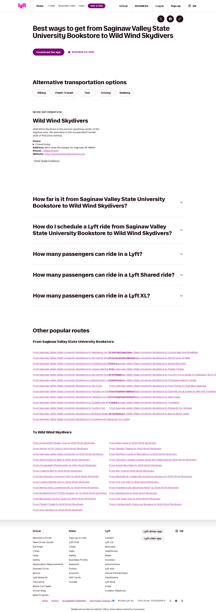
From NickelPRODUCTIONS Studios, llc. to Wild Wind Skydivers (70, 493)
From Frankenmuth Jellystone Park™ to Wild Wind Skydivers (144, 487)
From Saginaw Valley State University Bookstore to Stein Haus (144, 397)
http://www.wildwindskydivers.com (65, 154)
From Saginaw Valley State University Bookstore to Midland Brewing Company (78, 413)
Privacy (55, 600)
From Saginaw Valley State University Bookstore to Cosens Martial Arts (73, 369)
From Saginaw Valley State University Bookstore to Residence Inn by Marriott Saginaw (82, 352)
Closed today (43, 144)
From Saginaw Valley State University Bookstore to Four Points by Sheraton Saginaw (157, 386)
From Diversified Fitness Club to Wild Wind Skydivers (64, 443)
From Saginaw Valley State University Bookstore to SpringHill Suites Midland (77, 374)
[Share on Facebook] (170, 18)
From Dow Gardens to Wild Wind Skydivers (58, 510)
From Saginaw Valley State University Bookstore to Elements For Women (150, 408)
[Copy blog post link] (179, 18)
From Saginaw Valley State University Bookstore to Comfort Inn (69, 408)
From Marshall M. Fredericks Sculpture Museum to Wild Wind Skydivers (150, 476)
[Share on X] (160, 18)
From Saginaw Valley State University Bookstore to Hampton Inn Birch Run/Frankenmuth (84, 397)
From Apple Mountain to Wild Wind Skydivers (135, 465)
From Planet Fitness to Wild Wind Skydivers (58, 504)
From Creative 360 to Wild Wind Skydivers (57, 471)
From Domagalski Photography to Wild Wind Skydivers (64, 465)
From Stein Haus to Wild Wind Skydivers (132, 443)
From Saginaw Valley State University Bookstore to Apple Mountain (147, 363)
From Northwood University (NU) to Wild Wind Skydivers (66, 476)
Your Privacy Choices (99, 600)
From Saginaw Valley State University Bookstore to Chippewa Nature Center (153, 380)
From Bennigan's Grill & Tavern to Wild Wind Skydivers (64, 498)
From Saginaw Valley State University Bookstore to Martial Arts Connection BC (78, 380)
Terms (45, 600)
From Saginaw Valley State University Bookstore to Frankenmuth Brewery (75, 363)
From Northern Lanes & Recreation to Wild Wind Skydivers (143, 454)
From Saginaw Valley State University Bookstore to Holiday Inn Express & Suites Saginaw (84, 391)
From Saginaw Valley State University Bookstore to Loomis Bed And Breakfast (153, 352)
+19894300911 (50, 150)
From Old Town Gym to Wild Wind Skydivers (134, 498)
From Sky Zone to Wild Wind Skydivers (131, 471)
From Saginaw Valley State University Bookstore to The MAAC (144, 402)
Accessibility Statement (74, 600)
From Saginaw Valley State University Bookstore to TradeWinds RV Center (75, 402)
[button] (108, 202)
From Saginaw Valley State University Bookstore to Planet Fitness (146, 369)
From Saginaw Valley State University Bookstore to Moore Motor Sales (149, 413)
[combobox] (192, 6)
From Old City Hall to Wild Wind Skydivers (134, 482)
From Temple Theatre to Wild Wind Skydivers (135, 448)
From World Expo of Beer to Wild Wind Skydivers (61, 459)
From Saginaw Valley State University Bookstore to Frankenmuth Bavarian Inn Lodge (81, 419)
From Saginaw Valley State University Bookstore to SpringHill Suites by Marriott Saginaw (84, 358)
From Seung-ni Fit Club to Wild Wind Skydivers (60, 448)
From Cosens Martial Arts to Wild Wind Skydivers (61, 482)
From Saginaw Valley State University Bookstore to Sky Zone (67, 386)
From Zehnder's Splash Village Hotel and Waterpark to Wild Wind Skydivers (153, 459)
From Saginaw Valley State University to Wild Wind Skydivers (68, 454)
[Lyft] (22, 6)
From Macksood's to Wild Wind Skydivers (133, 493)
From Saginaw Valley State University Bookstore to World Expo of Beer (149, 358)
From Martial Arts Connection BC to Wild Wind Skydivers (66, 487)
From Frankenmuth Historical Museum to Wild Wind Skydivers (145, 504)
